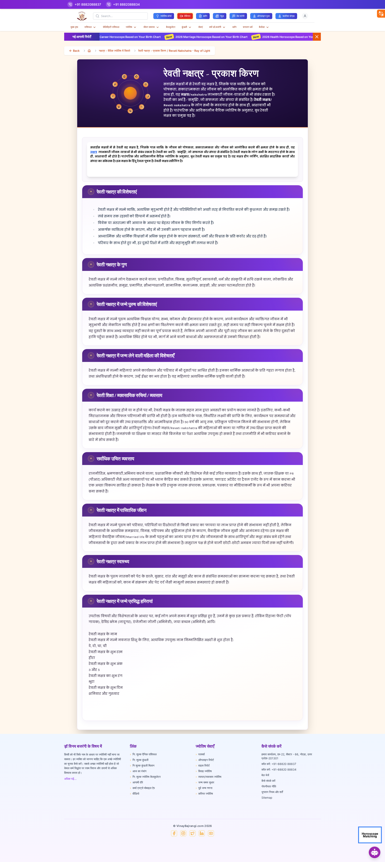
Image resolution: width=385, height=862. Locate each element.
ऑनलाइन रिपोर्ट (205, 760)
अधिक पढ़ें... (70, 778)
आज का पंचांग (138, 771)
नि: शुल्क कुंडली (139, 760)
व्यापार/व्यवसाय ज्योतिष (208, 776)
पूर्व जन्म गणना (204, 788)
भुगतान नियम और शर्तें (272, 792)
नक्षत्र (93, 152)
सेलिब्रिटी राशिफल (111, 26)
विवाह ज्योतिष (204, 771)
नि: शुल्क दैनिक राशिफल (143, 754)
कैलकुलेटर (170, 26)
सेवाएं (200, 26)
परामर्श (200, 754)
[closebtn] (381, 14)
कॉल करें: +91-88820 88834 (278, 769)
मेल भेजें (265, 775)
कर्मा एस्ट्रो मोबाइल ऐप (142, 788)
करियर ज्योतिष (204, 793)
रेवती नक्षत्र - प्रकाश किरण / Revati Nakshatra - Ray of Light (174, 50)
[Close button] (316, 36)
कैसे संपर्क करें (268, 780)
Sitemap (266, 797)
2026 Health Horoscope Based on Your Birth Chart (238, 36)
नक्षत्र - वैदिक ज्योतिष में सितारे (114, 50)
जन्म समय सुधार (205, 782)
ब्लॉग (234, 26)
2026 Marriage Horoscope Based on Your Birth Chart (153, 36)
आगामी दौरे (136, 782)
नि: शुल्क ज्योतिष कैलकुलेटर (145, 776)
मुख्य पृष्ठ (74, 26)
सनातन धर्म (247, 26)
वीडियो (134, 793)
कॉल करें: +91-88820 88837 (278, 764)
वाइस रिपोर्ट (203, 765)
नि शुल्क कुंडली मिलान (142, 765)
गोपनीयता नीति (268, 786)
